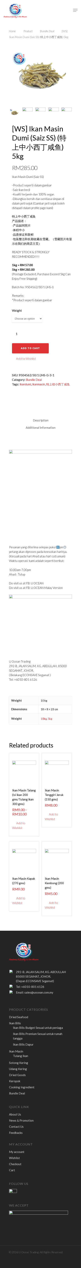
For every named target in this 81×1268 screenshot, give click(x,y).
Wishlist (14, 1158)
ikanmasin (38, 384)
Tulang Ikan (20, 1056)
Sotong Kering (18, 1062)
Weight (17, 310)
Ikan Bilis (15, 1023)
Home (12, 31)
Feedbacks (16, 1132)
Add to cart (30, 348)
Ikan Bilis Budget (38, 1027)
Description (40, 420)
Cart (12, 1170)
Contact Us (16, 1126)
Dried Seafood (18, 1017)
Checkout (15, 1164)
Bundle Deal (47, 31)
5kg (50, 718)
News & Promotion (21, 1120)
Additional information (40, 427)
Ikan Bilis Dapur (23, 1044)
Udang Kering (18, 1069)
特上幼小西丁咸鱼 (58, 384)
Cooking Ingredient (21, 1087)
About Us (15, 1114)
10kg (44, 718)
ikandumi (25, 384)
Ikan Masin (16, 1051)
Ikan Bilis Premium (37, 1036)
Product (28, 31)
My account (16, 1152)
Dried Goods (17, 1075)
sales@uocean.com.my (38, 992)
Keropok (14, 1081)
